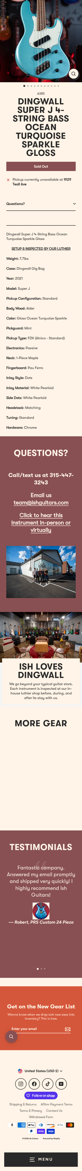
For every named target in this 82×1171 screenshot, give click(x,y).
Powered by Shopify (51, 1138)
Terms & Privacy (31, 1111)
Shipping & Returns (23, 1104)
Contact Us (54, 1111)
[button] (11, 1037)
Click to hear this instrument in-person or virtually (41, 522)
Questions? (15, 204)
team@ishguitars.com (41, 502)
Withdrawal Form (41, 1117)
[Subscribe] (67, 1029)
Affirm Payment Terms (57, 1104)
